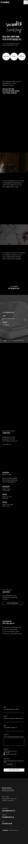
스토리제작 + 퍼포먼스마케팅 (10, 754)
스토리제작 (7, 752)
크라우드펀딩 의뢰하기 (14, 770)
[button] (2, 319)
